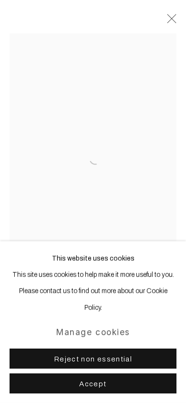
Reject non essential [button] (93, 359)
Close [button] (169, 21)
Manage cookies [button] (93, 332)
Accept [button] (92, 384)
